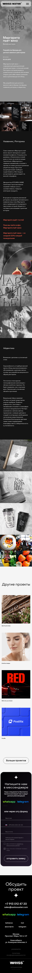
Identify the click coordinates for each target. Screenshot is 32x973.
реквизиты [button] (16, 949)
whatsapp (9, 801)
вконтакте (9, 927)
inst (22, 923)
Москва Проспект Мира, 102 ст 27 (16, 935)
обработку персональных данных (14, 844)
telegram (23, 801)
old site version (15, 969)
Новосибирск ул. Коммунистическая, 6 (16, 941)
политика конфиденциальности (16, 954)
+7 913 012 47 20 (16, 904)
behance (9, 923)
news (5, 806)
